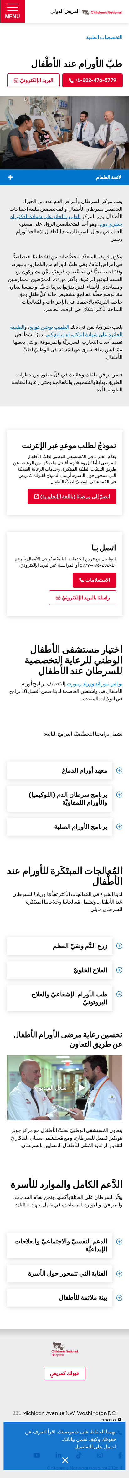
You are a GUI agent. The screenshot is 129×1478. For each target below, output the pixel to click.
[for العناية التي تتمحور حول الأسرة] (119, 1273)
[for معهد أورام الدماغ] (119, 770)
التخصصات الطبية (104, 37)
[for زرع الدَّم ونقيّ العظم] (119, 946)
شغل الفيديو (53, 1088)
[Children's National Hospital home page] (64, 1350)
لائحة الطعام (108, 177)
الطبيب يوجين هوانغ (49, 327)
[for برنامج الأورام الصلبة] (119, 826)
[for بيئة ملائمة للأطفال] (119, 1298)
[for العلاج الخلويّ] (119, 970)
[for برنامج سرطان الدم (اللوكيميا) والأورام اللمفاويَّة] (119, 794)
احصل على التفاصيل (95, 1446)
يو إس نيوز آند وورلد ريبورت (95, 683)
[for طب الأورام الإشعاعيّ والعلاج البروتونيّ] (119, 994)
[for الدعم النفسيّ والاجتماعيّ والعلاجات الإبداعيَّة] (119, 1241)
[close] (64, 1460)
